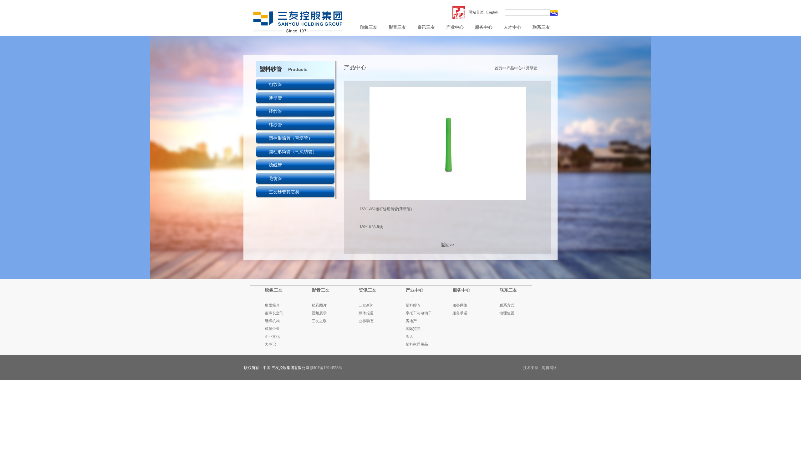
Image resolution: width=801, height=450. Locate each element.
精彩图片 (319, 305)
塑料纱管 (413, 305)
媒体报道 (366, 313)
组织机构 (272, 321)
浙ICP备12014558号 (326, 368)
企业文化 (272, 336)
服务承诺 (459, 313)
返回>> (448, 244)
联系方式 (506, 305)
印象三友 (368, 27)
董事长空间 (274, 313)
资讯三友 (426, 27)
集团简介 (272, 305)
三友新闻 (366, 305)
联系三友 (541, 27)
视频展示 (319, 313)
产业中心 (455, 27)
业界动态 (366, 321)
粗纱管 (275, 84)
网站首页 (476, 12)
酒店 (409, 336)
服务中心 (483, 27)
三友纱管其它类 (284, 192)
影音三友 (397, 27)
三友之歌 (319, 321)
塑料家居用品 (417, 344)
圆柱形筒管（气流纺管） (293, 151)
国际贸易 (413, 329)
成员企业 (272, 329)
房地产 (411, 321)
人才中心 (512, 27)
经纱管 (275, 111)
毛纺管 (275, 178)
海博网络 (549, 368)
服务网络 (459, 305)
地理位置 (506, 313)
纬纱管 (275, 124)
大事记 (270, 344)
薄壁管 (275, 98)
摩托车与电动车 (419, 313)
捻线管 (275, 165)
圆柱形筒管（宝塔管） (291, 138)
